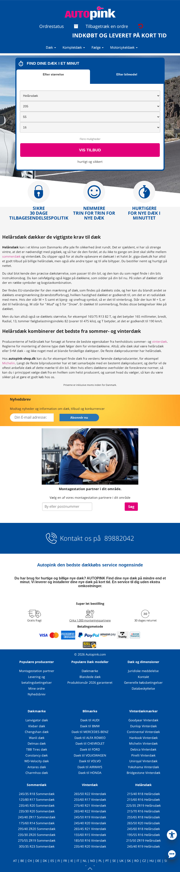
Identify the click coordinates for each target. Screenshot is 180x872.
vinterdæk (159, 341)
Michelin (8, 363)
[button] (171, 834)
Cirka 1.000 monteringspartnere (90, 620)
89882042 (118, 538)
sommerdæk (11, 256)
